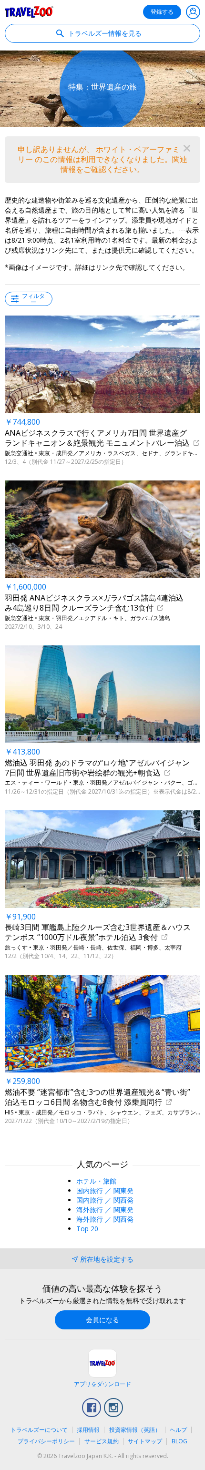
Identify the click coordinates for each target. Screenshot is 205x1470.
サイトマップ (145, 1441)
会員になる (102, 1319)
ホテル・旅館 (96, 1180)
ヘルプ (178, 1430)
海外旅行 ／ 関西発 (104, 1219)
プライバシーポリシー (46, 1441)
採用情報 (88, 1430)
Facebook (91, 1407)
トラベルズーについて (39, 1430)
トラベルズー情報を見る (104, 33)
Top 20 (87, 1228)
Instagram (113, 1407)
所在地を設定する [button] (106, 1259)
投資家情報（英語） (135, 1430)
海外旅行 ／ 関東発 (104, 1209)
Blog (179, 1441)
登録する (162, 12)
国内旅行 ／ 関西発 (104, 1200)
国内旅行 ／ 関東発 (104, 1190)
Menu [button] (193, 12)
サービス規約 (101, 1441)
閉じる (187, 148)
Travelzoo (29, 12)
